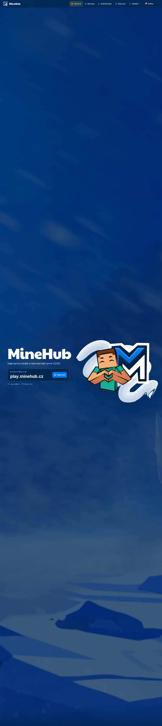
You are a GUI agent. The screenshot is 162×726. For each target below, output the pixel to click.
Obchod (76, 3)
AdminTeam (105, 3)
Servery (89, 3)
